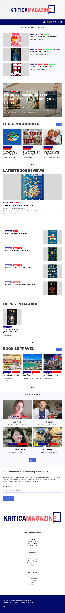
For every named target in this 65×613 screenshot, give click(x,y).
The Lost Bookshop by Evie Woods (17, 250)
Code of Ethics (32, 543)
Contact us (32, 585)
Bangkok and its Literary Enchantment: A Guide (11, 375)
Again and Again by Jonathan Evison (19, 205)
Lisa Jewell (17, 422)
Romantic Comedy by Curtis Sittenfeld (43, 37)
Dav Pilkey (47, 450)
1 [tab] (31, 164)
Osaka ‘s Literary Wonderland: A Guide (51, 375)
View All (32, 460)
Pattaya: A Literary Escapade (30, 375)
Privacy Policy (32, 559)
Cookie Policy (32, 561)
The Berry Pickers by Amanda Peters (18, 267)
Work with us (32, 545)
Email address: (7, 487)
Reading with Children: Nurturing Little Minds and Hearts (51, 153)
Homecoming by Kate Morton (40, 52)
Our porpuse (32, 565)
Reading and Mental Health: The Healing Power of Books (10, 153)
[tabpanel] (12, 144)
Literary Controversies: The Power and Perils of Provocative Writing (31, 153)
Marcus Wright (47, 378)
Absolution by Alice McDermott (16, 233)
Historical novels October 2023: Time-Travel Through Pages (27, 99)
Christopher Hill (27, 157)
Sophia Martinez (7, 335)
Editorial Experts (32, 541)
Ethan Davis (32, 69)
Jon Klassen (47, 422)
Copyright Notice (32, 563)
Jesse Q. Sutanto (17, 450)
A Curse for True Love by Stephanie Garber (20, 284)
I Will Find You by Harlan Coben (41, 66)
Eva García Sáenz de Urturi (10, 332)
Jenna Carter (33, 54)
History (32, 539)
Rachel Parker (33, 39)
